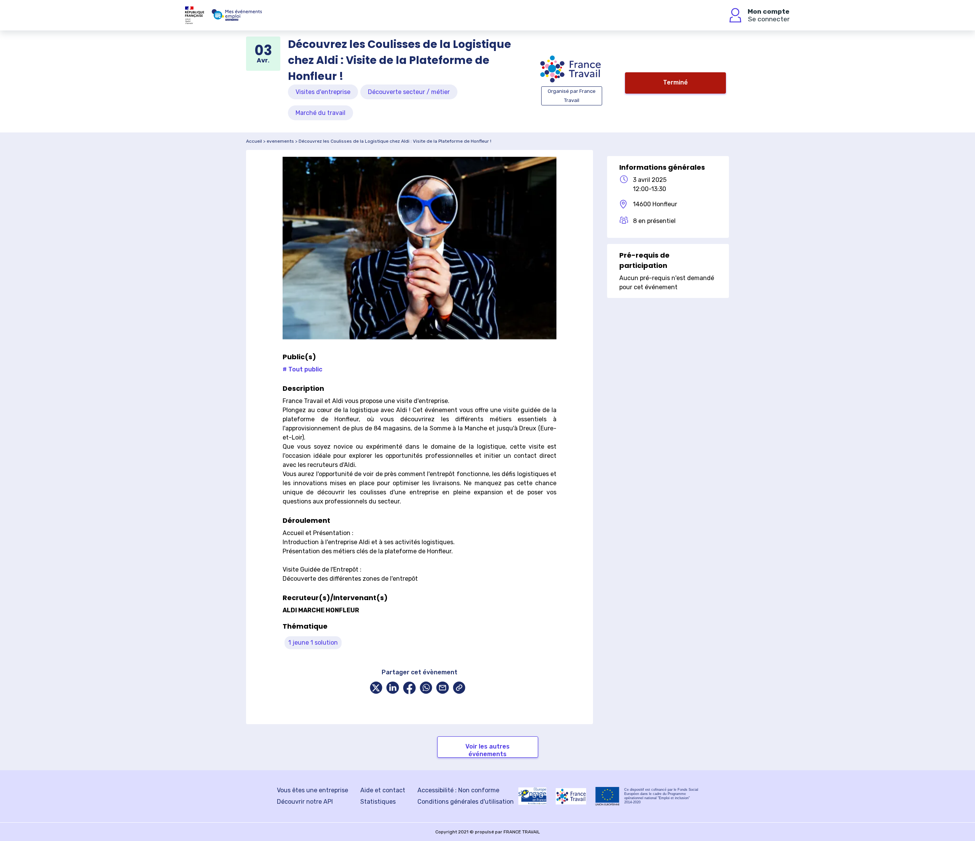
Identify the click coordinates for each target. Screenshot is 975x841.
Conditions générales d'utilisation (465, 801)
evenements (280, 141)
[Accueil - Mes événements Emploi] (237, 15)
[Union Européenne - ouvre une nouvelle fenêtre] (607, 796)
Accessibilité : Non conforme (458, 790)
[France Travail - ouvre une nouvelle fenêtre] (571, 796)
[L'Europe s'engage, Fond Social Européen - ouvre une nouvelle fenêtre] (532, 796)
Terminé (675, 82)
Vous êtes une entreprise (312, 790)
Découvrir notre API (305, 801)
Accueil (254, 141)
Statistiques (378, 801)
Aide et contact (382, 790)
